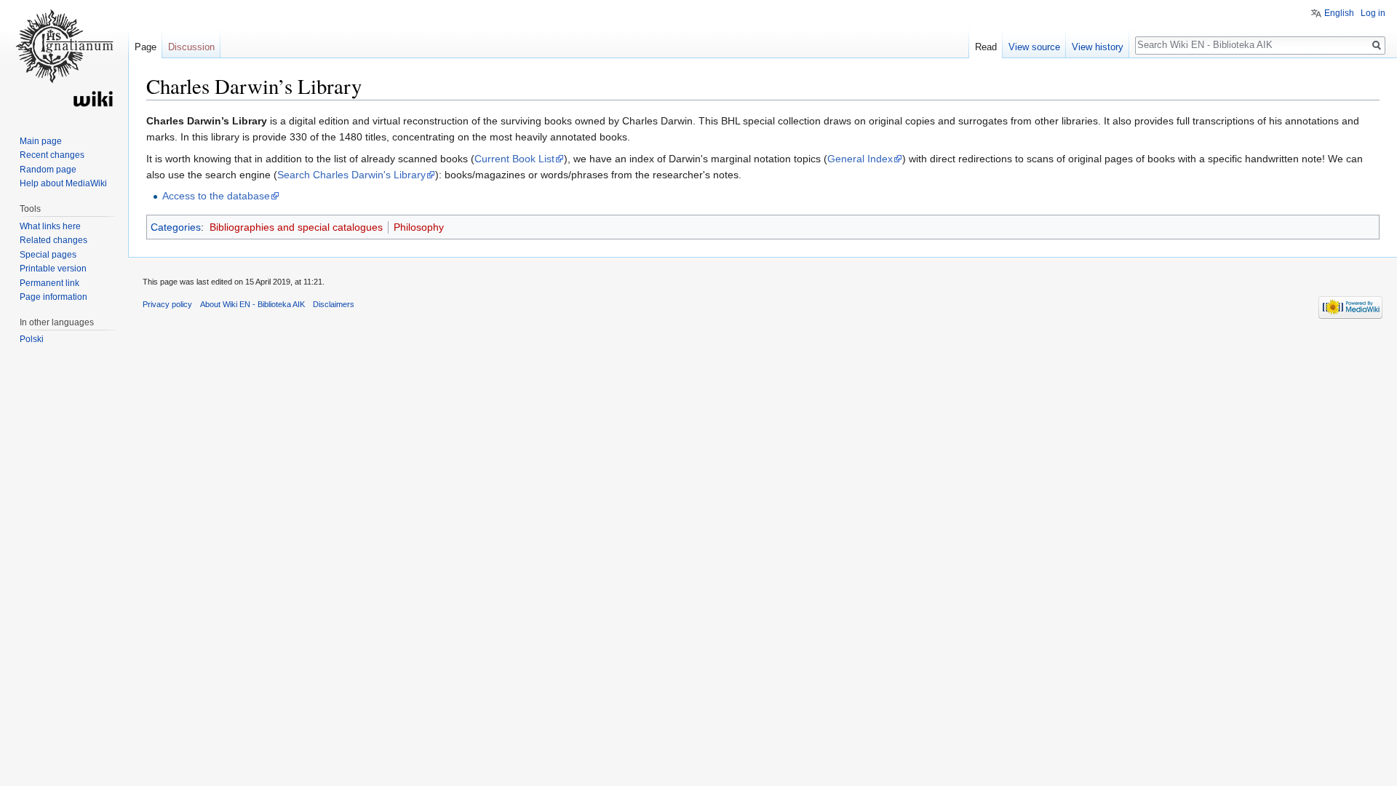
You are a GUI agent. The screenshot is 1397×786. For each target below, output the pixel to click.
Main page (41, 141)
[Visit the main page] (64, 58)
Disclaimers (333, 304)
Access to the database (216, 196)
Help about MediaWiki (63, 183)
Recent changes (52, 155)
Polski (32, 339)
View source (1034, 46)
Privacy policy (167, 304)
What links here (50, 226)
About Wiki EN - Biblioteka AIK (252, 304)
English (1339, 13)
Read (986, 46)
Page (145, 46)
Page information (53, 297)
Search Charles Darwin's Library (351, 174)
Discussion (191, 46)
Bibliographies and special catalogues (296, 227)
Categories (176, 227)
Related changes (53, 240)
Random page (48, 169)
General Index (860, 158)
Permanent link (49, 283)
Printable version (53, 268)
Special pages (48, 255)
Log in (1373, 13)
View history (1097, 46)
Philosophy (419, 227)
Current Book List (514, 158)
